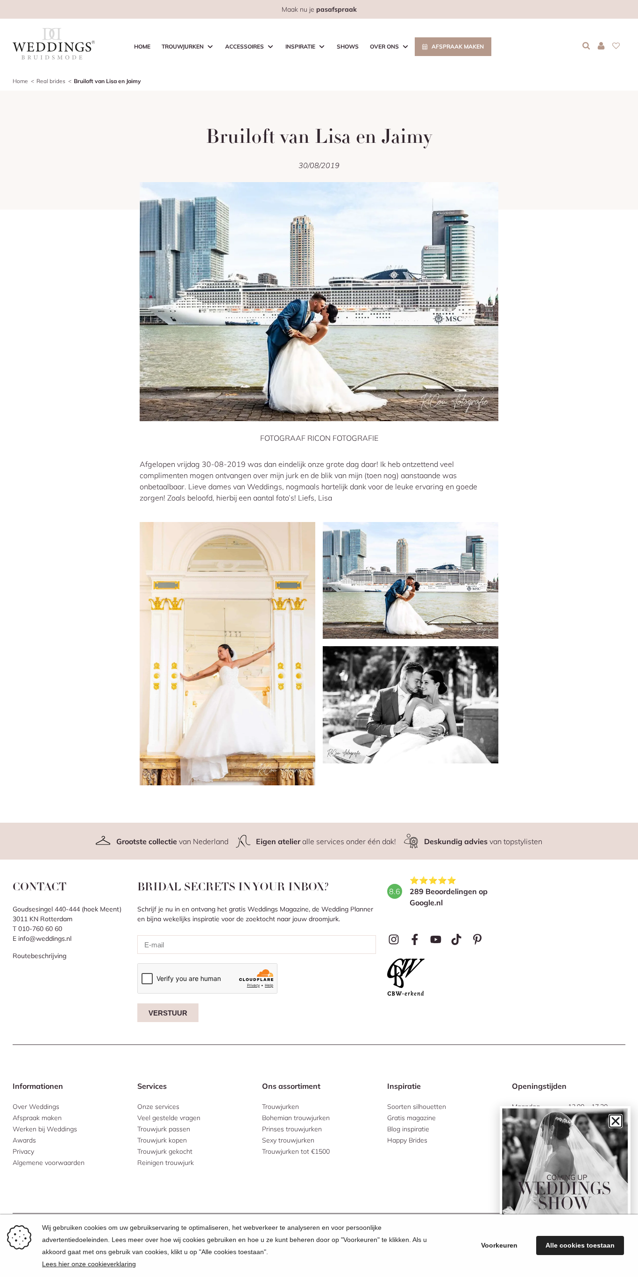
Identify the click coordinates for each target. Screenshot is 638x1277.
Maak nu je (319, 9)
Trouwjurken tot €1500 (296, 1151)
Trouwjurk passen (163, 1129)
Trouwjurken (183, 46)
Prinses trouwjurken (292, 1129)
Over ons (384, 46)
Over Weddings (36, 1106)
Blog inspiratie (408, 1129)
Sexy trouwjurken (288, 1140)
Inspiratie (300, 46)
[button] (615, 1121)
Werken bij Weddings (45, 1129)
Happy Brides (407, 1140)
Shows (348, 46)
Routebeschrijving (39, 956)
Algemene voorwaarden (49, 1162)
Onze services (158, 1106)
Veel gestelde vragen (168, 1118)
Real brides (50, 81)
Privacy (23, 1151)
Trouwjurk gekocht (164, 1151)
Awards (24, 1140)
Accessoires (244, 46)
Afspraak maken (458, 46)
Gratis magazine (411, 1118)
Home (142, 46)
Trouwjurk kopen (162, 1140)
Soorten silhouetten (416, 1106)
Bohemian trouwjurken (296, 1118)
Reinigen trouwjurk (165, 1162)
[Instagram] (394, 939)
